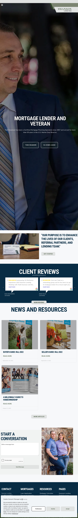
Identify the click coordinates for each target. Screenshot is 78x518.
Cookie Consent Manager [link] (11, 499)
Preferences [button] (15, 513)
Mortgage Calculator (46, 493)
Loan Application (26, 493)
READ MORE (7, 356)
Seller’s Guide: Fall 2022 (52, 352)
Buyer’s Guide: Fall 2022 (13, 352)
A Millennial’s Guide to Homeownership (13, 398)
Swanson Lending (65, 493)
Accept (67, 508)
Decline (53, 508)
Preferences (38, 508)
